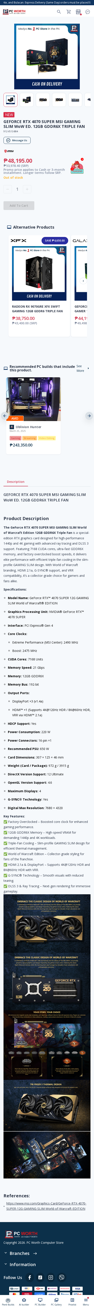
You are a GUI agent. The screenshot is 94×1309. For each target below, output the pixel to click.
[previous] (5, 416)
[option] (25, 416)
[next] (89, 416)
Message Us (19, 140)
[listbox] (47, 416)
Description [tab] (15, 482)
